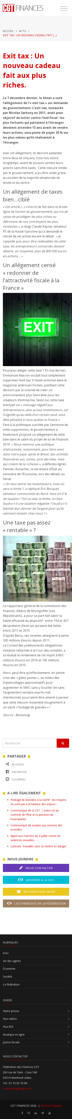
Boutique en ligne (14, 1034)
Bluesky (17, 764)
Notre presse (11, 1011)
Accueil (8, 31)
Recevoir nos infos (38, 892)
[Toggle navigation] (63, 8)
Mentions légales (51, 1105)
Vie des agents (12, 961)
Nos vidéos (10, 1019)
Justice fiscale (11, 1042)
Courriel (18, 779)
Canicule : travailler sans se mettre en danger (38, 846)
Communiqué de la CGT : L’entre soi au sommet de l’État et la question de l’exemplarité (35, 815)
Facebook (19, 772)
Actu (22, 31)
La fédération (11, 984)
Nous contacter (39, 868)
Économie (9, 968)
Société (7, 976)
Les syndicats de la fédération (40, 903)
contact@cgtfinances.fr (17, 1088)
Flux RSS (8, 1026)
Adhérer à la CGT (39, 880)
